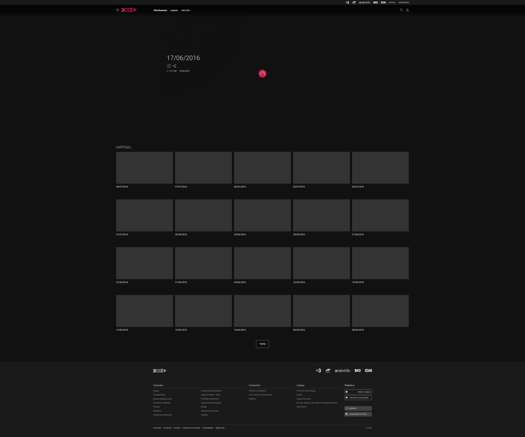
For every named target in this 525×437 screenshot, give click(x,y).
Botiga (392, 3)
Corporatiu (404, 3)
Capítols (123, 147)
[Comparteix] (174, 66)
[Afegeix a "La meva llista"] (169, 66)
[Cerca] (403, 9)
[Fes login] (407, 9)
